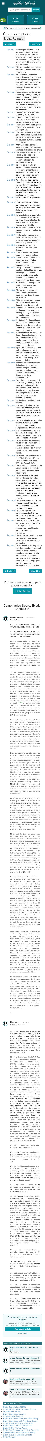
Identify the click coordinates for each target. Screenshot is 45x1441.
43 (11, 545)
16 (11, 227)
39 (11, 500)
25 (11, 307)
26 (11, 320)
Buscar (36, 9)
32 (11, 405)
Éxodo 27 (10, 44)
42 (11, 535)
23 (11, 290)
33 (11, 420)
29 (11, 362)
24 (11, 300)
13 (11, 197)
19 (11, 252)
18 (11, 245)
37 (11, 465)
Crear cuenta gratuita (22, 1329)
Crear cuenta (35, 20)
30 (11, 380)
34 (11, 430)
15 (11, 215)
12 (11, 180)
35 (11, 440)
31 (11, 400)
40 (11, 510)
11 (11, 165)
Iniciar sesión (15, 20)
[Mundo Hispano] (6, 618)
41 (11, 520)
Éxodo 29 (34, 44)
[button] (3, 3)
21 (11, 267)
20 (11, 257)
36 (11, 455)
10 (11, 152)
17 (11, 235)
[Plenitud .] (6, 1023)
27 (11, 332)
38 (11, 475)
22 (11, 282)
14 (11, 202)
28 (11, 347)
